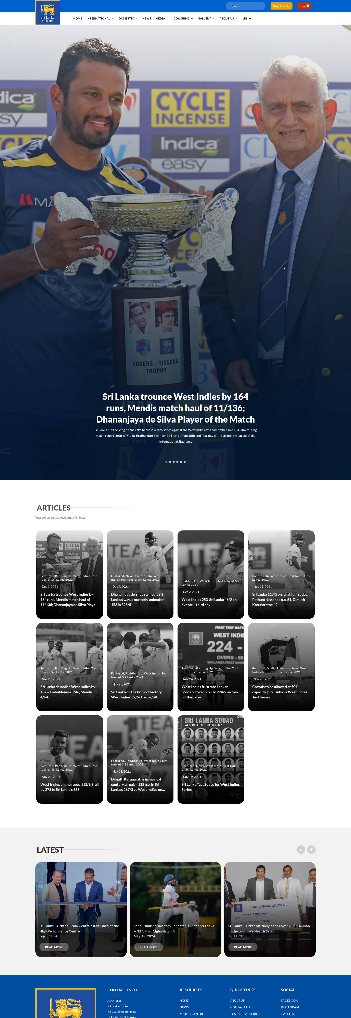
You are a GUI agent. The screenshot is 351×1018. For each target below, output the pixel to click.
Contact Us (240, 1007)
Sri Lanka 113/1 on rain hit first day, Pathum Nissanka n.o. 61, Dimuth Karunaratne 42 (280, 599)
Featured (46, 576)
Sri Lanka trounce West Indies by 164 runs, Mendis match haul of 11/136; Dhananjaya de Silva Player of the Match (175, 407)
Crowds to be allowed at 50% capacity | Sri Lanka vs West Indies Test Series (279, 691)
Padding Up (63, 576)
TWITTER (287, 1014)
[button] (284, 267)
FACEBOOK (289, 1000)
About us (227, 18)
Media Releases (278, 668)
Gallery (204, 18)
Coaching (182, 18)
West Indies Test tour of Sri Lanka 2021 (68, 577)
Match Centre (192, 1014)
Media (160, 18)
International (98, 18)
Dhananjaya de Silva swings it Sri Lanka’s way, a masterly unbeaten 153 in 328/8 (137, 599)
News (147, 18)
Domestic (126, 18)
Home (77, 18)
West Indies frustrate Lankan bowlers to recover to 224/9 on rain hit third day (210, 691)
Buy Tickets (281, 6)
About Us (237, 1000)
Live (303, 6)
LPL (245, 18)
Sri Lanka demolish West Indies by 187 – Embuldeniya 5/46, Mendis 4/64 (67, 691)
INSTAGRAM (290, 1007)
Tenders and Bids (245, 1014)
